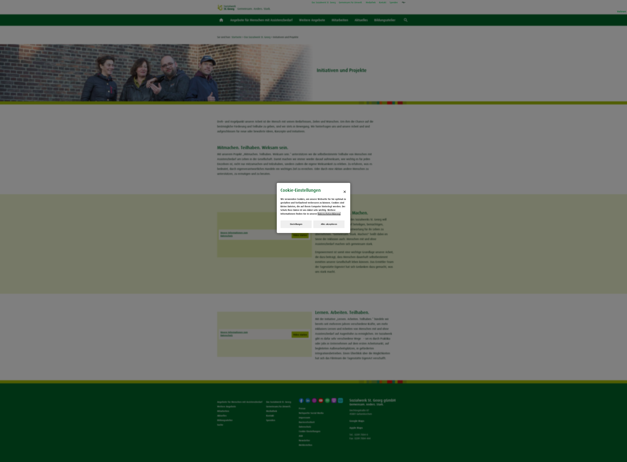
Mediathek (371, 2)
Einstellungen (296, 224)
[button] (403, 2)
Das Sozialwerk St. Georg (324, 2)
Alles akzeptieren (329, 224)
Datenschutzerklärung (329, 213)
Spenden (394, 2)
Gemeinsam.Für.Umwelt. (350, 2)
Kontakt (382, 2)
